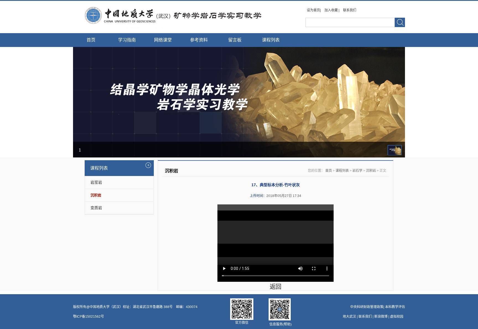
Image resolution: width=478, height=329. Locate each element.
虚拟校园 (396, 317)
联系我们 (349, 10)
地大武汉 (349, 317)
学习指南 (127, 40)
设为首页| (314, 10)
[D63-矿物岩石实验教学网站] (172, 27)
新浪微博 (381, 317)
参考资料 (199, 40)
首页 (91, 40)
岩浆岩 (96, 182)
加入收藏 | (332, 10)
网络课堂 (163, 40)
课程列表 (271, 40)
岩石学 (357, 171)
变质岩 (96, 208)
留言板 (234, 40)
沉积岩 (371, 171)
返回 (275, 286)
